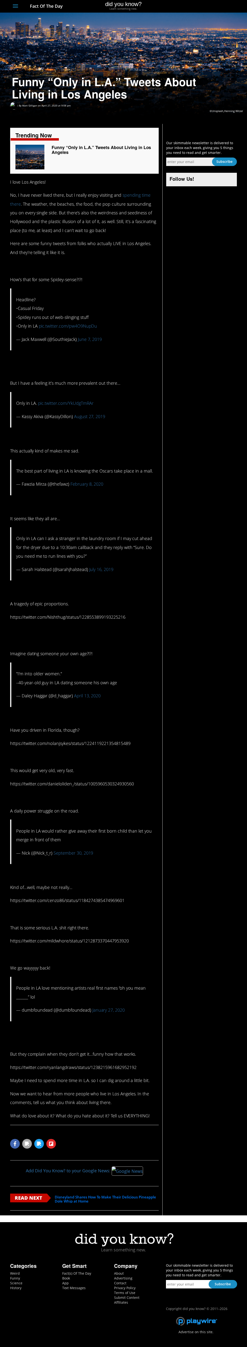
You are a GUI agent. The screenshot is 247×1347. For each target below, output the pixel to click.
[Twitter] (208, 6)
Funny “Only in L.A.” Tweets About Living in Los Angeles (101, 149)
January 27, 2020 (108, 1010)
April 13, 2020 (87, 696)
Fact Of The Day (46, 6)
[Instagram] (216, 6)
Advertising (123, 1278)
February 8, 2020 (86, 484)
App (65, 1283)
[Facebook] (199, 6)
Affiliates (121, 1302)
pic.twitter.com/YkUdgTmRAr (66, 403)
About (119, 1273)
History (15, 1288)
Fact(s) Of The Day (76, 1273)
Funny (15, 1278)
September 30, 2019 (73, 853)
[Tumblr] (225, 6)
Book (66, 1278)
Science (16, 1283)
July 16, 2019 (101, 569)
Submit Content (126, 1297)
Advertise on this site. (195, 1332)
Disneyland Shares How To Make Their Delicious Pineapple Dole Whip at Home (105, 1199)
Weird (15, 1273)
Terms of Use (124, 1292)
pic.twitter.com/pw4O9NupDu (68, 326)
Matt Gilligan (29, 105)
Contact (120, 1283)
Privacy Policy (125, 1288)
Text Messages (74, 1288)
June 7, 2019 (90, 339)
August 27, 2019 (89, 416)
